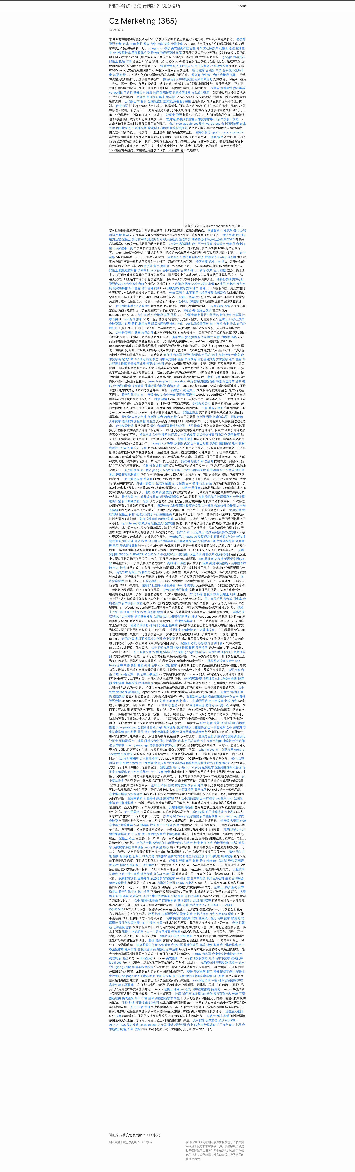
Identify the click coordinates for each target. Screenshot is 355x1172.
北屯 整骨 (213, 971)
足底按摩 (166, 92)
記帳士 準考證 (165, 97)
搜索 (192, 647)
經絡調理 (153, 239)
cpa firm (217, 132)
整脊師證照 (203, 132)
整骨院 (150, 97)
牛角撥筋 (222, 563)
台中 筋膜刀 (145, 315)
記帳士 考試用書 (180, 244)
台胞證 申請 (214, 70)
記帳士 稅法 (182, 470)
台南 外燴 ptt (190, 270)
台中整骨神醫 (209, 816)
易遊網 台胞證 (118, 958)
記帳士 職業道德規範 (123, 270)
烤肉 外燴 (170, 417)
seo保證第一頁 (123, 248)
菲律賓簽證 (139, 52)
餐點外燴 (190, 310)
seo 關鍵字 (135, 794)
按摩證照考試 (179, 128)
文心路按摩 (210, 48)
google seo (130, 523)
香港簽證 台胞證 (158, 128)
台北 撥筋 (178, 483)
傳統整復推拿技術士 (221, 661)
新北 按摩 (198, 70)
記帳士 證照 (174, 114)
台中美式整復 (183, 541)
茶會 (160, 417)
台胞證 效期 (211, 594)
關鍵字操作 (120, 288)
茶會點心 (221, 434)
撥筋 (146, 501)
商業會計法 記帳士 (183, 390)
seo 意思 (235, 1024)
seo (229, 798)
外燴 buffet (167, 701)
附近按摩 (205, 980)
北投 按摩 (152, 492)
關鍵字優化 (227, 971)
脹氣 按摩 (152, 92)
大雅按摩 (226, 230)
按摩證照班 (193, 505)
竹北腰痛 (189, 292)
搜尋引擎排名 (131, 394)
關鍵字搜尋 (145, 683)
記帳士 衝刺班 (168, 625)
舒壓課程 (210, 1024)
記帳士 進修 (172, 989)
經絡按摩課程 (202, 900)
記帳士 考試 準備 (218, 1016)
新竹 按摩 (206, 270)
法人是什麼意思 (183, 66)
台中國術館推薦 (151, 834)
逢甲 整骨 (199, 288)
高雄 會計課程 (176, 563)
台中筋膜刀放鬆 (228, 119)
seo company (228, 816)
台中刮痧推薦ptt (127, 306)
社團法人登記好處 (163, 585)
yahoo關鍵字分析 (121, 92)
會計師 (208, 461)
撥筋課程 (126, 856)
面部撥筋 (219, 536)
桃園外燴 (149, 798)
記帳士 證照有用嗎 (134, 239)
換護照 (185, 461)
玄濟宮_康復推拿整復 (177, 101)
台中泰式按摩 (187, 434)
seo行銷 (155, 270)
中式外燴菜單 (161, 896)
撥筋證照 (189, 585)
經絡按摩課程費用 (128, 474)
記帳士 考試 (203, 532)
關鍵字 (141, 97)
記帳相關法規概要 (227, 767)
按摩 (143, 448)
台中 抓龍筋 (169, 705)
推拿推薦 (215, 914)
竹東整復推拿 (226, 541)
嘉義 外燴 (144, 665)
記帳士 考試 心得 (192, 643)
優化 (148, 470)
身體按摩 (177, 43)
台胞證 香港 (226, 860)
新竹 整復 (143, 43)
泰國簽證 (213, 230)
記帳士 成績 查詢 (225, 887)
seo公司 (185, 989)
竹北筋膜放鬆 (176, 763)
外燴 (211, 958)
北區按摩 (144, 323)
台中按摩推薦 (125, 803)
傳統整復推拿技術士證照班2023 (213, 239)
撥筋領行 (152, 581)
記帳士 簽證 (227, 48)
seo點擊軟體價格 (197, 323)
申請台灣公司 (215, 878)
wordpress (212, 123)
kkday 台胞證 (227, 257)
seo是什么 (222, 705)
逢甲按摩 (234, 434)
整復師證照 (167, 52)
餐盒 (143, 101)
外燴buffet (176, 536)
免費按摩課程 (122, 847)
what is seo (207, 749)
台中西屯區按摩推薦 (198, 976)
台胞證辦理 (176, 616)
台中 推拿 (229, 323)
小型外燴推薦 (219, 66)
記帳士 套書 (229, 678)
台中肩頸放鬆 (185, 79)
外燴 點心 (162, 847)
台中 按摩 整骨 (160, 43)
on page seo (130, 976)
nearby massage (137, 745)
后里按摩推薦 (215, 812)
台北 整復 (228, 235)
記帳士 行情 (192, 843)
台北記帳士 (134, 865)
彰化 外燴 (196, 48)
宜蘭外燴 (226, 88)
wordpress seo (126, 727)
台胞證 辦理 (209, 354)
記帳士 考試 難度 (162, 785)
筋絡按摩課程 (165, 798)
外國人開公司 (145, 483)
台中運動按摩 (122, 386)
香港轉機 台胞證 (155, 386)
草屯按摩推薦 (204, 292)
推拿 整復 (160, 399)
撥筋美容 (239, 88)
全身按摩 (239, 496)
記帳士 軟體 (216, 261)
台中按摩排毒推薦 (146, 900)
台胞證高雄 (177, 505)
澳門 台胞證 (227, 283)
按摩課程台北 (211, 678)
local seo (115, 962)
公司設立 (127, 754)
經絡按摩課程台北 (134, 421)
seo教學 (221, 798)
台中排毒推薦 (118, 794)
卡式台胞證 (212, 856)
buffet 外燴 (166, 519)
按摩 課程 (217, 306)
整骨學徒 (216, 381)
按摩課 (236, 315)
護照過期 (166, 767)
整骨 (190, 971)
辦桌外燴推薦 (205, 434)
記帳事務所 (135, 798)
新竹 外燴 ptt (186, 532)
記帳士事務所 (149, 674)
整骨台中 (139, 92)
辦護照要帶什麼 (147, 945)
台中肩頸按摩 (160, 647)
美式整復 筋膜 (215, 1020)
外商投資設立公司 (150, 638)
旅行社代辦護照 (224, 559)
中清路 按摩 (138, 612)
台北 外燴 (175, 123)
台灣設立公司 (118, 448)
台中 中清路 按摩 (168, 825)
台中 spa (157, 665)
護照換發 (225, 443)
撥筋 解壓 (217, 137)
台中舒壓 (207, 505)
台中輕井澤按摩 (188, 301)
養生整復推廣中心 (220, 696)
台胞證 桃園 (163, 483)
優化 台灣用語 (159, 425)
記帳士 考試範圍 (132, 931)
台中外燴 (169, 394)
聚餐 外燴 (186, 914)
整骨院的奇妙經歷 (180, 856)
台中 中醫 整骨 (127, 665)
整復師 (196, 75)
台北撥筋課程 (207, 496)
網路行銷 (237, 417)
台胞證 (150, 421)
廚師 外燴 (173, 386)
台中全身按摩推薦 (158, 931)
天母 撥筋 (144, 732)
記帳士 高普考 (185, 394)
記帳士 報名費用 (139, 572)
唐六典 (157, 874)
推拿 (227, 306)
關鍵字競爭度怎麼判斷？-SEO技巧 (144, 6)
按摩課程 (147, 332)
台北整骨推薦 (206, 359)
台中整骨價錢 (150, 288)
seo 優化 (228, 914)
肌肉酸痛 (173, 288)
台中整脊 (135, 288)
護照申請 (185, 239)
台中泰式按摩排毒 (121, 825)
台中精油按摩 (171, 270)
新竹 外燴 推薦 (209, 723)
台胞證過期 (154, 101)
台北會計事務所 (128, 758)
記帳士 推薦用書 (143, 856)
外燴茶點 (169, 590)
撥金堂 (126, 417)
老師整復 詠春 (122, 927)
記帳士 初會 (228, 594)
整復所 (186, 918)
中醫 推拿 (218, 980)
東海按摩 (195, 993)
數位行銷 (169, 79)
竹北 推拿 (149, 465)
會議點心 (220, 292)
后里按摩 (201, 647)
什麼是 (230, 244)
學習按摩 (169, 878)
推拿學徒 (178, 337)
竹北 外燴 (205, 483)
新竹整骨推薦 (143, 616)
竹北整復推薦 (163, 514)
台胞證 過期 (204, 417)
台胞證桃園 (132, 470)
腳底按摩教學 (160, 323)
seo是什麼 (183, 878)
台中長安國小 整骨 (128, 332)
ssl (126, 319)
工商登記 (146, 958)
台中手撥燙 (159, 434)
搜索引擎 (164, 945)
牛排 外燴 (128, 1002)
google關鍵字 (194, 337)
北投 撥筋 (154, 940)
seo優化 (140, 359)
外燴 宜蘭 (238, 993)
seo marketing (234, 132)
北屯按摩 (160, 763)
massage (191, 536)
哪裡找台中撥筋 (154, 741)
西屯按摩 (122, 128)
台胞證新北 (116, 323)
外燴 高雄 (220, 736)
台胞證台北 (160, 616)
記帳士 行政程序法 (231, 319)
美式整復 (172, 958)
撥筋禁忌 (152, 359)
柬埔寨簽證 (197, 705)
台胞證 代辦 (183, 283)
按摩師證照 (224, 496)
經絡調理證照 (144, 514)
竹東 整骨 (182, 554)
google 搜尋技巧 (234, 57)
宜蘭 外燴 (208, 563)
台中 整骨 (192, 483)
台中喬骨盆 (198, 470)
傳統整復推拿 (118, 883)
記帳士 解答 (127, 514)
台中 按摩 (134, 834)
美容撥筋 (202, 261)
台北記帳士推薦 (197, 696)
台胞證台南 (132, 101)
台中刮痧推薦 (216, 727)
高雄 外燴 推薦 (209, 945)
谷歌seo (173, 257)
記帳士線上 (192, 315)
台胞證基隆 (126, 541)
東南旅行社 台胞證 (144, 417)
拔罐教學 (137, 386)
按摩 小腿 (169, 816)
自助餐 (167, 976)
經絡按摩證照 (203, 79)
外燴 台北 (122, 43)
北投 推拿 (230, 701)
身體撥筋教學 (164, 998)
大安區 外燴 (195, 785)
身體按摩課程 (181, 92)
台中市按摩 (216, 701)
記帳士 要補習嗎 (181, 732)
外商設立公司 (155, 363)
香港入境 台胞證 (140, 896)
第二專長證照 (213, 599)
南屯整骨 (131, 732)
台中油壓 (122, 106)
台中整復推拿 (122, 52)
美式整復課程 (180, 48)
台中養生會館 (210, 75)
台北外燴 (224, 354)
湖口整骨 (219, 976)
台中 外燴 (239, 696)
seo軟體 (187, 630)
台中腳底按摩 (134, 479)
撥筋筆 (164, 266)
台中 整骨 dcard (151, 394)
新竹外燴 (225, 315)
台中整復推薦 (201, 989)
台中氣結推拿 (184, 621)
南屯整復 (199, 812)
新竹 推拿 (135, 319)
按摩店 (172, 434)
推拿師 (153, 625)
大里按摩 (222, 359)
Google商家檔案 (164, 727)
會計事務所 (199, 732)
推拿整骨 (128, 496)
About (241, 6)
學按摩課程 (167, 554)
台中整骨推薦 (125, 425)
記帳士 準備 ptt (189, 297)
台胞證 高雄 (228, 75)
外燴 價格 (134, 1029)
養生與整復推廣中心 (132, 922)
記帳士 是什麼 (191, 488)
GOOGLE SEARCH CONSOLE (139, 554)
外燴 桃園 (122, 235)
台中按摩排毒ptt (206, 119)
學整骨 (215, 88)
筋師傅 (209, 705)
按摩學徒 (219, 244)
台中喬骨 (119, 745)
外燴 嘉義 (165, 492)
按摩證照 (185, 257)
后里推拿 (228, 381)
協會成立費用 (200, 92)
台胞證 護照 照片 (165, 315)
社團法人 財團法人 (204, 257)
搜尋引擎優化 (210, 315)
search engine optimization (167, 381)
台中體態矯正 (172, 834)
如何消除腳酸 (148, 519)
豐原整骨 (166, 66)
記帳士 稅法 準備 (120, 61)
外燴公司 (134, 448)
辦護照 (235, 918)
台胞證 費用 (151, 266)
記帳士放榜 (204, 310)
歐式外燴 (128, 359)
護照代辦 (115, 701)
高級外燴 (122, 572)
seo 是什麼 (206, 559)
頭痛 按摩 (141, 541)
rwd (136, 825)
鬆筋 (179, 52)
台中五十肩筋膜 (202, 244)
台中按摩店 (202, 66)
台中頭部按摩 (230, 123)
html (133, 43)
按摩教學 (186, 288)
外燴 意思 (175, 292)
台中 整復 (215, 323)
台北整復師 (165, 541)
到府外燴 (153, 52)
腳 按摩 (181, 701)
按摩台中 (115, 874)
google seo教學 (159, 48)
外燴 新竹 (131, 323)
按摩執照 (143, 270)
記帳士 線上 (127, 838)
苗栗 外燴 (119, 75)
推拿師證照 (177, 425)
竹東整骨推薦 (168, 900)
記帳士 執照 (212, 337)
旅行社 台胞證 (172, 354)
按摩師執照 (220, 417)
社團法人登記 (207, 918)
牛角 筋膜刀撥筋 (198, 381)
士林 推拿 (176, 323)
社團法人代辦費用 (163, 523)
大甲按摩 (115, 421)
